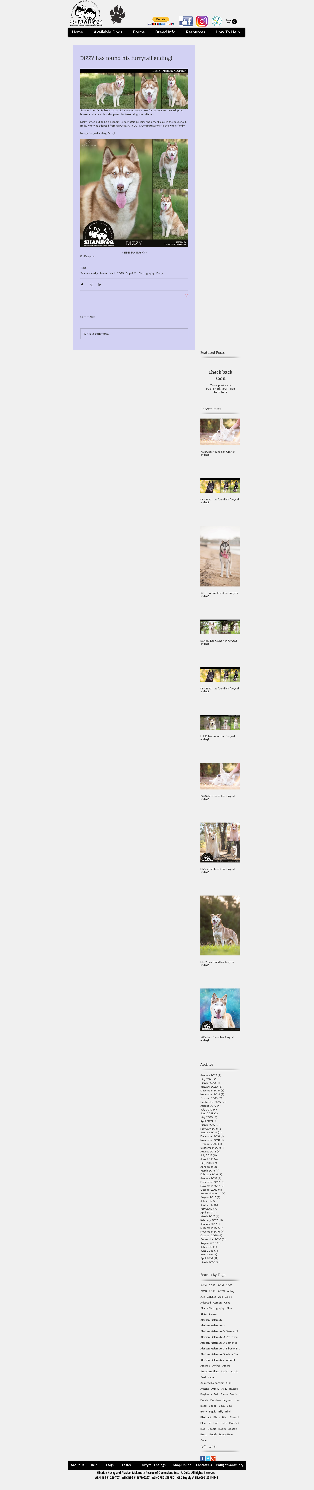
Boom (222, 1428)
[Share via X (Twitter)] (91, 284)
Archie (234, 1371)
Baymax (228, 1400)
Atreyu (215, 1388)
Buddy (213, 1434)
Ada (220, 1296)
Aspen (211, 1377)
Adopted (205, 1302)
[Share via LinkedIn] (100, 284)
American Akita (209, 1371)
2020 (221, 1291)
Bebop (213, 1405)
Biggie (212, 1411)
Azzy (224, 1388)
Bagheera (206, 1394)
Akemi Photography (212, 1308)
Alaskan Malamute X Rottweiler (219, 1336)
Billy (220, 1411)
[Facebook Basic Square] (202, 1458)
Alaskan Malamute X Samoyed (218, 1342)
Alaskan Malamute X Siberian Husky (220, 1348)
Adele (228, 1296)
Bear (237, 1400)
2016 (120, 273)
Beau (203, 1405)
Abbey (231, 1291)
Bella (222, 1405)
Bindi (228, 1411)
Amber (216, 1365)
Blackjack (205, 1417)
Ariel (203, 1377)
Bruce (203, 1434)
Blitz (225, 1417)
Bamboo (235, 1394)
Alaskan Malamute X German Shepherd (220, 1331)
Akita (203, 1314)
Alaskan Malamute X (212, 1325)
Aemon (217, 1302)
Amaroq (205, 1365)
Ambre (226, 1365)
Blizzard (234, 1417)
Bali (216, 1394)
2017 (229, 1285)
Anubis (225, 1371)
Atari (229, 1382)
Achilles (211, 1296)
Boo (203, 1428)
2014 (203, 1285)
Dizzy (159, 273)
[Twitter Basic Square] (208, 1458)
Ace (202, 1296)
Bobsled (234, 1423)
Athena (204, 1388)
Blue (203, 1423)
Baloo (224, 1394)
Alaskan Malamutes (212, 1360)
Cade (203, 1440)
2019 (212, 1291)
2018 (203, 1291)
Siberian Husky (89, 273)
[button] (161, 21)
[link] (232, 21)
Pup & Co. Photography (140, 273)
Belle (230, 1405)
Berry (203, 1411)
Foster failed (107, 273)
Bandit (204, 1400)
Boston (232, 1428)
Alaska (213, 1314)
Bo (209, 1423)
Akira (229, 1308)
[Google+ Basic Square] (213, 1458)
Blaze (217, 1417)
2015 (212, 1285)
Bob (216, 1423)
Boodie (212, 1428)
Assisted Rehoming (212, 1382)
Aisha (227, 1302)
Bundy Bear (226, 1434)
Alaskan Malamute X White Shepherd (220, 1354)
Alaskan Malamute (211, 1319)
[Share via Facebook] (82, 284)
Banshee (215, 1400)
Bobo (224, 1423)
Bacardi (233, 1388)
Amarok (231, 1360)
